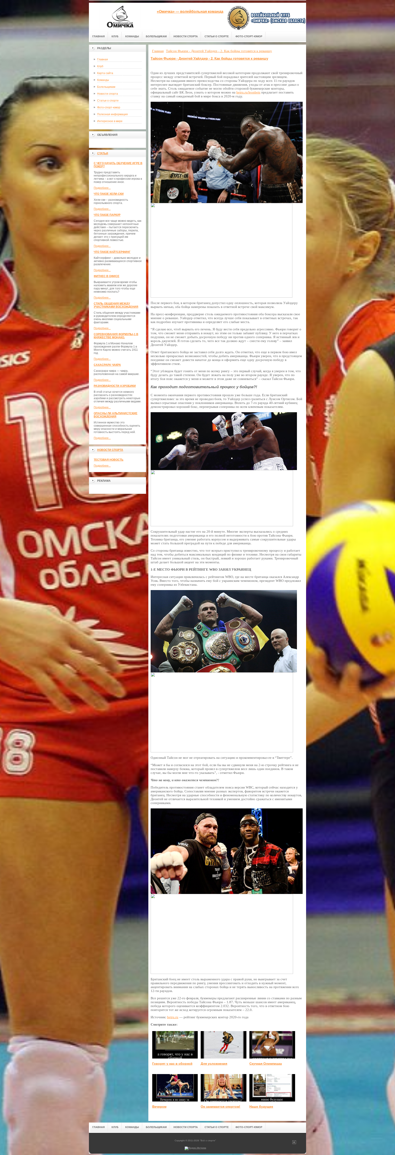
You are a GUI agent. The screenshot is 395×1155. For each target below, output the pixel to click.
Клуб (100, 66)
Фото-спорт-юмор (108, 107)
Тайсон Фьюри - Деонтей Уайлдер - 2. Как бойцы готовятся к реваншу (209, 58)
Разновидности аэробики (115, 386)
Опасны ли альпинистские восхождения (115, 415)
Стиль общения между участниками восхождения (116, 305)
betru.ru (172, 1017)
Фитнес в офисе (106, 276)
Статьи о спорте (108, 100)
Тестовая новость (108, 459)
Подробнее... (102, 188)
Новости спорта (107, 93)
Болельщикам (106, 86)
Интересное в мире (110, 121)
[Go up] (294, 1143)
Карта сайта (105, 73)
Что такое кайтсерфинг (112, 252)
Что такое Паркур (107, 215)
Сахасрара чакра (107, 364)
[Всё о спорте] (121, 16)
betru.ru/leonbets (248, 92)
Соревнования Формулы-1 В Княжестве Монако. (116, 336)
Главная (102, 59)
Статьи (102, 153)
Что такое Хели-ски (109, 193)
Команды (103, 80)
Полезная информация (112, 114)
